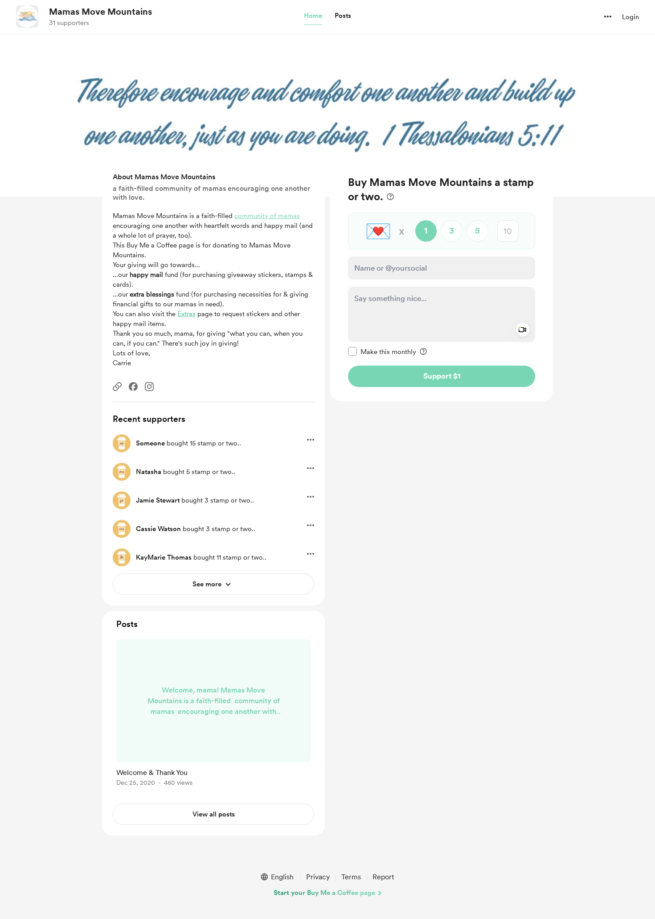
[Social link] (117, 386)
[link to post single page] (213, 714)
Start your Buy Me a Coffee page (324, 893)
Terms (351, 877)
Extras (186, 314)
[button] (313, 16)
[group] (213, 714)
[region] (441, 281)
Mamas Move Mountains (100, 11)
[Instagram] (149, 386)
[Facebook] (133, 386)
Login (630, 17)
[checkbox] (382, 351)
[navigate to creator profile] (27, 16)
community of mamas (267, 216)
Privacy (318, 877)
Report (383, 877)
